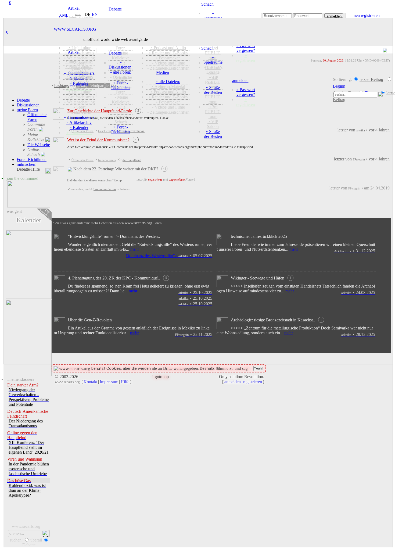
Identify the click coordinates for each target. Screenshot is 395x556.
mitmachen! (27, 164)
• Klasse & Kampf (79, 84)
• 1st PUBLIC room (213, 82)
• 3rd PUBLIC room (213, 112)
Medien (162, 72)
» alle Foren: (120, 72)
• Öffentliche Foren (120, 79)
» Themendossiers (79, 117)
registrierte (155, 179)
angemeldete (177, 179)
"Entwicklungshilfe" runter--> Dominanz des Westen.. (114, 236)
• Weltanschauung (79, 102)
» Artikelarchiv (79, 122)
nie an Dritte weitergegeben (175, 368)
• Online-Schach (120, 119)
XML (63, 15)
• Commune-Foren (120, 89)
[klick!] (29, 195)
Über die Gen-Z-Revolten (90, 320)
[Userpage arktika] (59, 244)
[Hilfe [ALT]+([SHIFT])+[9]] (389, 95)
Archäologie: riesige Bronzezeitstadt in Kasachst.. (276, 320)
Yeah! (258, 368)
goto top (160, 376)
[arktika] (174, 292)
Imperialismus (107, 160)
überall (36, 540)
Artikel (74, 52)
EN (95, 14)
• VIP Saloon (213, 124)
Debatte (115, 53)
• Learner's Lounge (212, 69)
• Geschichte (79, 71)
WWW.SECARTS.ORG (75, 29)
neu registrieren (367, 15)
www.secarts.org (26, 526)
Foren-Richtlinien (31, 159)
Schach (207, 48)
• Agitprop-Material (168, 86)
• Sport (79, 107)
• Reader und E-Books (168, 97)
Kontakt (90, 381)
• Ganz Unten (79, 112)
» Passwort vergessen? (245, 92)
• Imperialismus (79, 76)
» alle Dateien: (168, 81)
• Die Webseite (120, 109)
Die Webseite (38, 144)
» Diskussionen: (120, 64)
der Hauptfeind (132, 160)
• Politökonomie (79, 66)
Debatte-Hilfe (28, 169)
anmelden (334, 16)
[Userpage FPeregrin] (58, 144)
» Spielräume (212, 59)
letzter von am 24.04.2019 (359, 188)
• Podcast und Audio (168, 91)
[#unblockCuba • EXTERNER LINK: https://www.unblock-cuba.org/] (29, 338)
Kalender (28, 220)
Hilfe (125, 381)
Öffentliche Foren (82, 160)
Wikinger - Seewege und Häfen (261, 278)
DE (45, 214)
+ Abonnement (79, 132)
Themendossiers (20, 379)
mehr (134, 249)
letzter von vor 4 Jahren (362, 159)
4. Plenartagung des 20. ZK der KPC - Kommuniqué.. (117, 278)
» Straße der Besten (213, 134)
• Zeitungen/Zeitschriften (167, 112)
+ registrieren (245, 102)
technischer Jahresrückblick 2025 (259, 236)
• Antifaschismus (79, 97)
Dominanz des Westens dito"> (169, 255)
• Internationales (79, 61)
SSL (78, 15)
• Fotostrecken (168, 102)
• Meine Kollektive (121, 99)
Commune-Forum (105, 189)
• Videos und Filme (168, 107)
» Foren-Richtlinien (120, 129)
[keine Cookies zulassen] (56, 368)
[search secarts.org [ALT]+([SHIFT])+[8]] (331, 94)
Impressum (109, 381)
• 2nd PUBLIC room (213, 97)
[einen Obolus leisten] (29, 265)
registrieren (252, 381)
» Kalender (79, 127)
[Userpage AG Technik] (222, 244)
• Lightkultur (79, 91)
